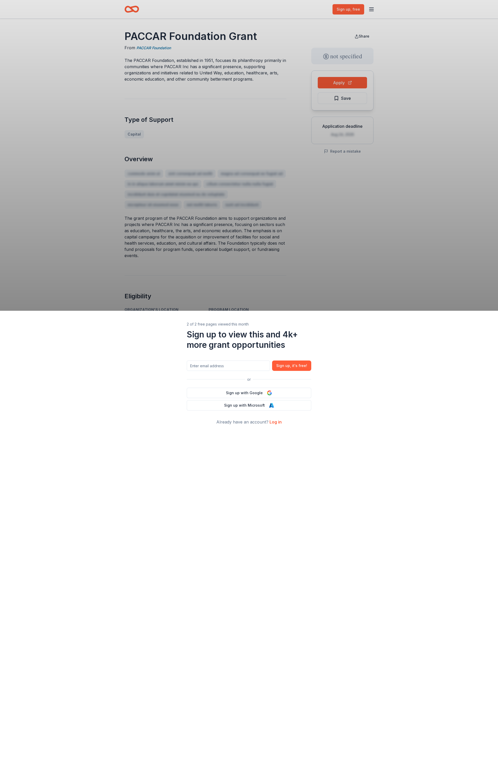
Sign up (291, 365)
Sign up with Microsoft (244, 405)
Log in (275, 422)
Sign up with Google (244, 393)
